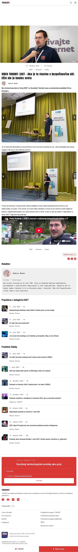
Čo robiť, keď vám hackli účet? (19, 323)
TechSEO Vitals (23, 543)
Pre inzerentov (6, 515)
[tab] (34, 140)
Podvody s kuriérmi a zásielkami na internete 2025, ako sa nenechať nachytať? (35, 398)
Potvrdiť (39, 481)
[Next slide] (74, 117)
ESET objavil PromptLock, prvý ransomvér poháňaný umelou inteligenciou (33, 425)
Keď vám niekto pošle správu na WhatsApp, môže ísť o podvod (29, 371)
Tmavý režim (6, 506)
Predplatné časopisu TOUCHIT (51, 512)
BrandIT (4, 519)
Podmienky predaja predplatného (51, 519)
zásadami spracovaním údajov (23, 476)
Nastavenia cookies (47, 526)
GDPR (42, 522)
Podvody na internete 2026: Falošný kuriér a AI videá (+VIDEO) (29, 384)
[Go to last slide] (4, 117)
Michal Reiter (14, 313)
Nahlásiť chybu (68, 254)
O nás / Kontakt (7, 512)
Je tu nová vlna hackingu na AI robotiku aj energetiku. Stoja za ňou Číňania (34, 336)
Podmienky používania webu (50, 515)
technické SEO (7, 543)
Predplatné (5, 522)
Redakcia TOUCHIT (15, 402)
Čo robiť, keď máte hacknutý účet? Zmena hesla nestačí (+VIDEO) (30, 357)
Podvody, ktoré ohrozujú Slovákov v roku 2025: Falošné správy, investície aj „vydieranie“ (38, 439)
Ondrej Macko (13, 83)
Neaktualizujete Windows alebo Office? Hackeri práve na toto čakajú (31, 310)
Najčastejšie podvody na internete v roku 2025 (24, 412)
